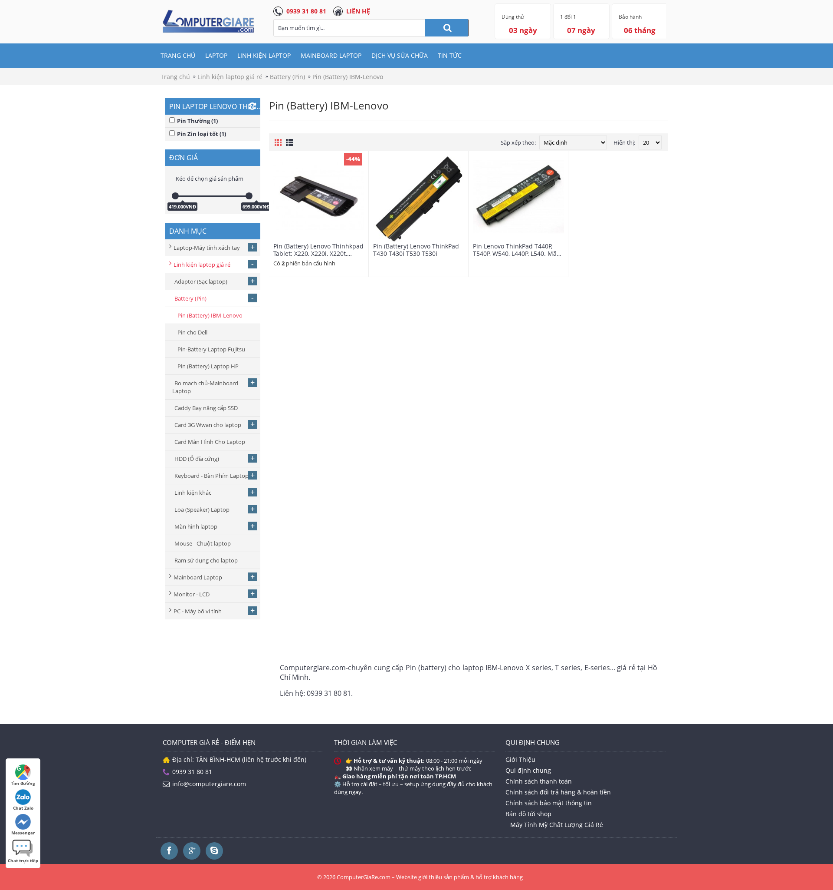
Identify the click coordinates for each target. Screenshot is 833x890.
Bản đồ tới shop (528, 814)
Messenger (23, 833)
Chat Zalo (23, 808)
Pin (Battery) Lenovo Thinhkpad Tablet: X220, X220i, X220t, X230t (318, 249)
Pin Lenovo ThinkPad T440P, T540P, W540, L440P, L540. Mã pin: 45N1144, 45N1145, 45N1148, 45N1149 (515, 249)
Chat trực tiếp (23, 860)
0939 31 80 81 (306, 11)
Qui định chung (528, 770)
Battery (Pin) (287, 77)
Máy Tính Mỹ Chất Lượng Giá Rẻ (556, 825)
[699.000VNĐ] (249, 195)
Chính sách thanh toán (538, 781)
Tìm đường (23, 783)
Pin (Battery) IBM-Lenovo (347, 77)
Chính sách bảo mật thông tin (548, 803)
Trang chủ (175, 77)
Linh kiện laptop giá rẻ (229, 77)
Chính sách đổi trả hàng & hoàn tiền (558, 792)
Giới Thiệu (520, 759)
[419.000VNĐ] (175, 195)
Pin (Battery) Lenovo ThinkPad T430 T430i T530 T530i (416, 249)
